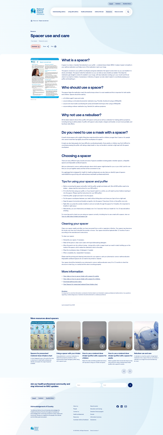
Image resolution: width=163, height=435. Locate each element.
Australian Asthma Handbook (80, 420)
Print (52, 46)
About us (75, 406)
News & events (119, 11)
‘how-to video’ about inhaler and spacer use (74, 216)
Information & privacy (95, 417)
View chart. (80, 284)
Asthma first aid (99, 11)
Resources (109, 11)
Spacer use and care (43, 20)
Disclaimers (93, 420)
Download (34, 46)
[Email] (125, 406)
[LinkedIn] (121, 406)
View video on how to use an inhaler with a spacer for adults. (81, 276)
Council (111, 3)
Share (44, 46)
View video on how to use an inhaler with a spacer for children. (81, 279)
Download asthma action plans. (72, 282)
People (75, 409)
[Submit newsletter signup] (130, 385)
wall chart (67, 172)
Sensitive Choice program (96, 411)
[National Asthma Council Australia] (32, 21)
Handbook (118, 3)
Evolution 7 (96, 430)
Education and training (96, 409)
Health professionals (86, 11)
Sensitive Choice (127, 3)
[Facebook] (117, 406)
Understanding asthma (59, 11)
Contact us (76, 411)
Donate (92, 414)
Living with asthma (73, 11)
